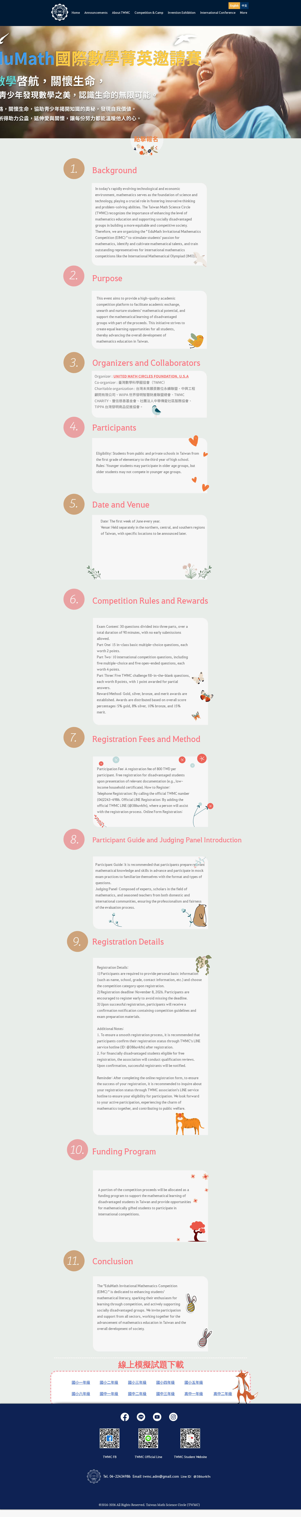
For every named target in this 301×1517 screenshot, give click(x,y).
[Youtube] (157, 1417)
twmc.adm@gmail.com (161, 1476)
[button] (96, 13)
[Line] (141, 1417)
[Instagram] (173, 1417)
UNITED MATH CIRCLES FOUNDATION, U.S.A (151, 376)
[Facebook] (125, 1417)
